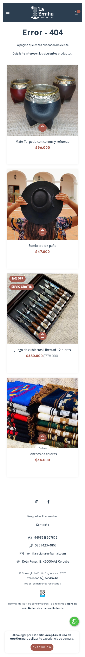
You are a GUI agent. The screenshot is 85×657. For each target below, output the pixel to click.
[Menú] (8, 12)
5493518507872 (45, 537)
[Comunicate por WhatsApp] (74, 621)
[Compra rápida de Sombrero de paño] (42, 232)
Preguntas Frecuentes (42, 516)
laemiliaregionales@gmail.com (46, 553)
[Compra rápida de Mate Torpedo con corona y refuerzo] (42, 128)
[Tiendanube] (42, 579)
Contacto (42, 525)
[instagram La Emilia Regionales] (36, 502)
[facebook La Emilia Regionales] (48, 502)
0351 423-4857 (46, 546)
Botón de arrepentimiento (46, 608)
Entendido (42, 647)
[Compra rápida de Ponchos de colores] (42, 438)
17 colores (42, 448)
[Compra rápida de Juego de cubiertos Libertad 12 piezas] (42, 336)
